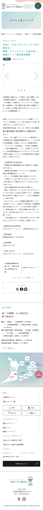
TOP (4, 393)
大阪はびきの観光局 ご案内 (12, 440)
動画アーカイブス (9, 431)
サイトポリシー (7, 453)
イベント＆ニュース (10, 419)
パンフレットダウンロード (12, 436)
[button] (18, 90)
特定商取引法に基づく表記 (11, 457)
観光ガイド (7, 428)
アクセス (6, 449)
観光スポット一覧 (9, 401)
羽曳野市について (9, 397)
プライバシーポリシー (28, 453)
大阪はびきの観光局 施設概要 (13, 444)
